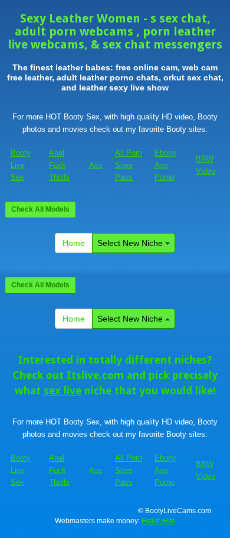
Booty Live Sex (21, 165)
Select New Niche (131, 243)
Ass (96, 165)
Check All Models (40, 209)
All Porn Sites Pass (128, 165)
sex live (62, 390)
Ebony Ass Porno (165, 165)
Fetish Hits (158, 521)
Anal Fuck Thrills (59, 165)
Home (74, 243)
